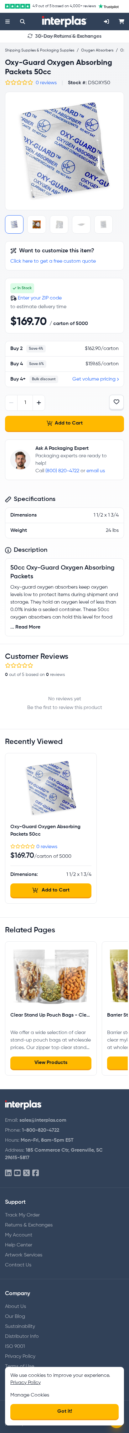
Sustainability (20, 1326)
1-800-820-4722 (40, 1130)
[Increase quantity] (39, 402)
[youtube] (17, 1173)
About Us (15, 1306)
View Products (50, 1062)
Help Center (18, 1245)
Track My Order (22, 1215)
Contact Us (18, 1265)
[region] (64, 151)
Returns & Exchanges (29, 1225)
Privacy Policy (20, 1356)
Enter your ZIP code (40, 298)
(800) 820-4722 (62, 471)
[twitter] (26, 1173)
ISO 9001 (15, 1346)
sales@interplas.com (42, 1120)
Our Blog (15, 1316)
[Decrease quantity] (11, 402)
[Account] (106, 21)
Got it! (64, 1411)
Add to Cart (69, 423)
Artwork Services (23, 1255)
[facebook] (35, 1173)
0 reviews (46, 82)
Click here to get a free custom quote (53, 261)
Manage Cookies (29, 1395)
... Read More (25, 627)
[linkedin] (8, 1173)
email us (95, 471)
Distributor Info (22, 1336)
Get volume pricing (94, 379)
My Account (18, 1235)
